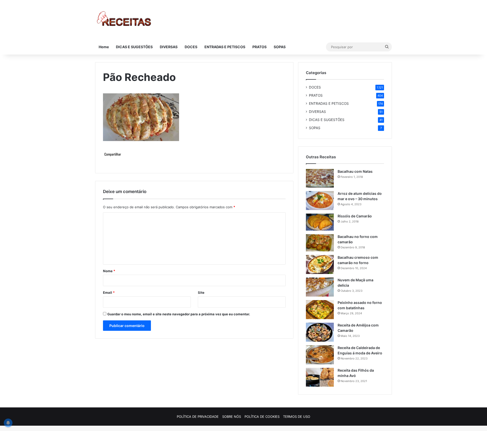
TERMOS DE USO (296, 417)
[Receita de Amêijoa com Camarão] (320, 332)
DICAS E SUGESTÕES (134, 47)
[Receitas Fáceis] (124, 19)
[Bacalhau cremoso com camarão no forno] (320, 264)
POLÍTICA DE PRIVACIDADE (198, 417)
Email (109, 292)
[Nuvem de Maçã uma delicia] (320, 287)
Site (201, 292)
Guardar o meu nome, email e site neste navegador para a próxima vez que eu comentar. (178, 314)
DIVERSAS (169, 47)
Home (104, 47)
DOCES (191, 47)
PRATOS (259, 47)
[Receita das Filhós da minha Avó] (320, 377)
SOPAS (280, 47)
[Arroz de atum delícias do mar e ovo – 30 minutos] (320, 200)
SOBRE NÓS (231, 417)
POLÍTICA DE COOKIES (262, 417)
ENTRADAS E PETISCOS (224, 47)
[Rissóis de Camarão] (320, 222)
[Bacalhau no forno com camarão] (320, 242)
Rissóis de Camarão (355, 216)
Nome (109, 271)
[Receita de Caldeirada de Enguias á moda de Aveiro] (320, 354)
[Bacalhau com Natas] (320, 178)
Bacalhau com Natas (355, 171)
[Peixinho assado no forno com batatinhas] (320, 309)
